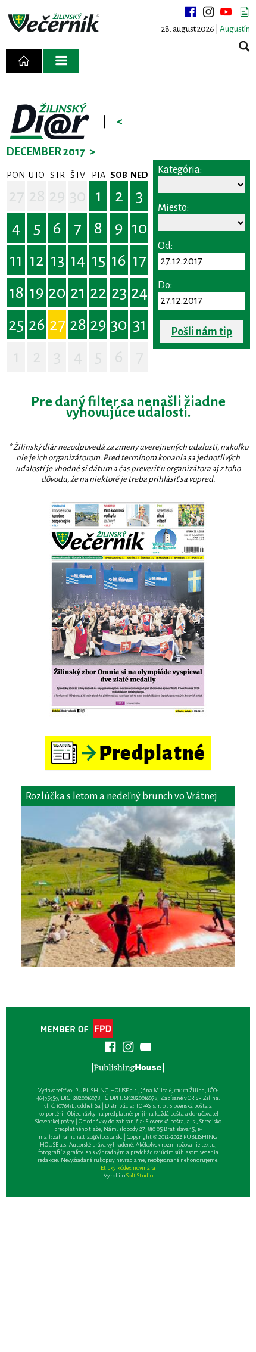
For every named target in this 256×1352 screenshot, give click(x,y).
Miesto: (173, 208)
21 (77, 292)
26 (37, 325)
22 (98, 292)
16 (118, 260)
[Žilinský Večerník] (55, 23)
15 (98, 260)
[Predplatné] (128, 740)
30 (78, 196)
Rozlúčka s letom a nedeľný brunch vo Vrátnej (121, 796)
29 (57, 196)
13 (57, 260)
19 (36, 292)
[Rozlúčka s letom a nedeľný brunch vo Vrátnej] (128, 886)
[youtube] (226, 12)
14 (77, 260)
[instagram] (208, 12)
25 (16, 325)
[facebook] (190, 12)
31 (139, 325)
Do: (165, 285)
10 (140, 228)
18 (16, 292)
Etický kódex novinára (128, 1167)
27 (16, 196)
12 (36, 260)
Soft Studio (139, 1175)
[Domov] (24, 61)
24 (139, 292)
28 (37, 196)
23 (119, 292)
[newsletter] (244, 12)
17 (139, 260)
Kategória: (180, 169)
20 (57, 292)
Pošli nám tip (201, 332)
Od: (165, 246)
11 (16, 260)
